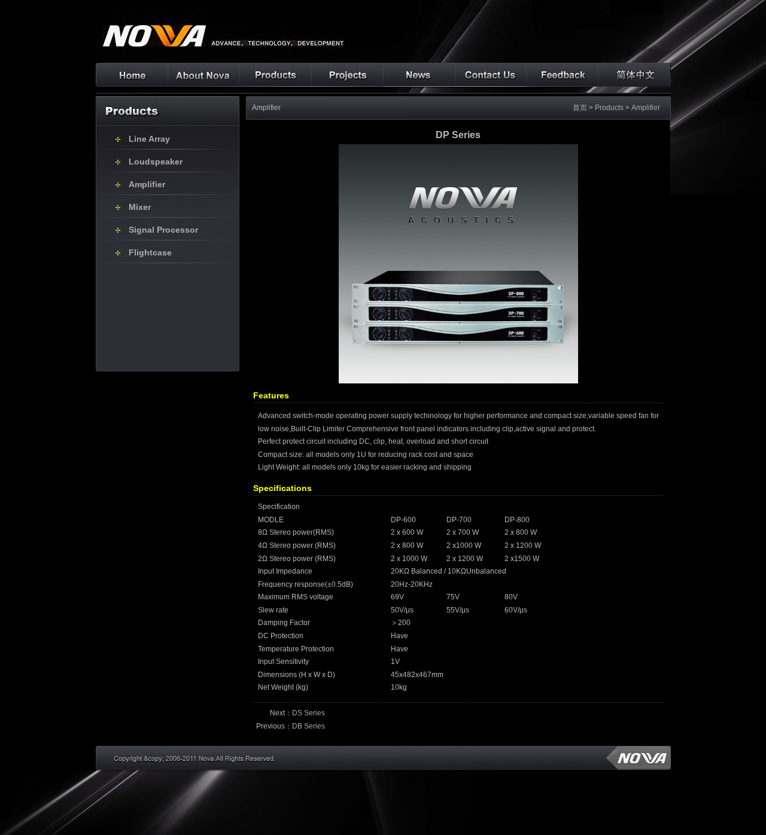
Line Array (149, 139)
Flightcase (150, 252)
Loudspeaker (156, 161)
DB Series (308, 726)
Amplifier (147, 184)
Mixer (140, 207)
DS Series (308, 713)
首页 (580, 107)
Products (609, 107)
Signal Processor (163, 229)
